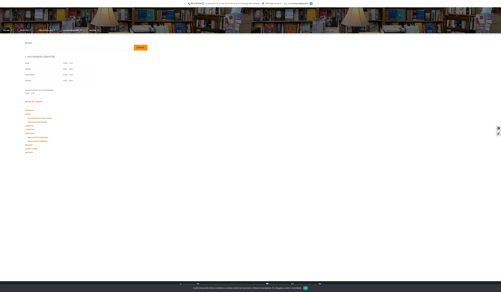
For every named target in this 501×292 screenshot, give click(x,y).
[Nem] (497, 288)
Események (29, 125)
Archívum (29, 152)
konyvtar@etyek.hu (301, 3)
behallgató (29, 133)
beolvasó (29, 144)
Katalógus (29, 110)
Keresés (28, 43)
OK (305, 288)
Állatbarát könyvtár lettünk (40, 118)
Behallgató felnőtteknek (38, 137)
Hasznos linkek (31, 148)
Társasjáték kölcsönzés (37, 121)
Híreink (28, 113)
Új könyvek (29, 129)
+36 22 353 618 (195, 3)
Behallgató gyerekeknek (37, 141)
